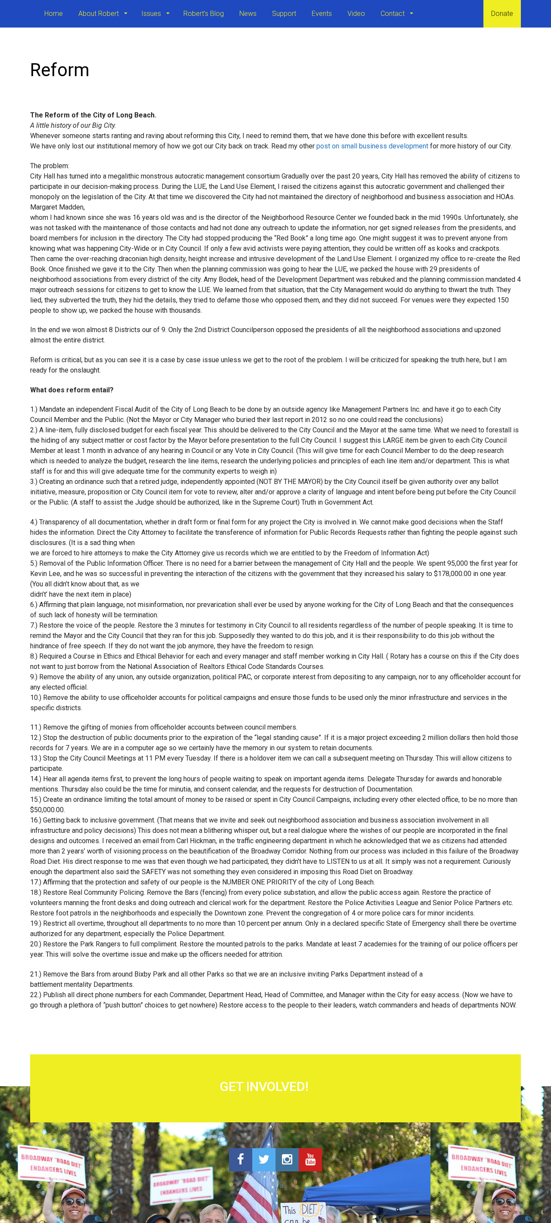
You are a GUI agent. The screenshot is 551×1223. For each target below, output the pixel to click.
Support (284, 13)
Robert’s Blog (203, 13)
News (248, 13)
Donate (502, 13)
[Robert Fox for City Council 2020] (30, 14)
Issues (152, 13)
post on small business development (372, 146)
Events (322, 13)
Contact (393, 13)
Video (356, 13)
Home (53, 13)
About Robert (99, 13)
